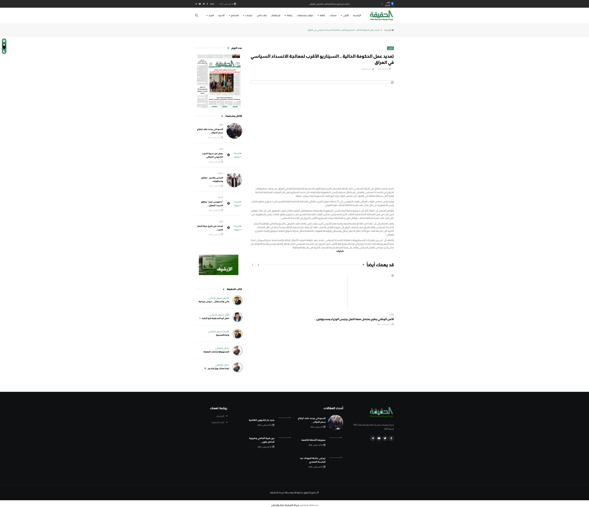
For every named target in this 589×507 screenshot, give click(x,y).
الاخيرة (221, 15)
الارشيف (220, 416)
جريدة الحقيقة (277, 492)
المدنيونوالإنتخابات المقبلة (216, 351)
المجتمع (235, 15)
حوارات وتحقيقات (305, 15)
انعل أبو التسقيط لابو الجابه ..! (214, 318)
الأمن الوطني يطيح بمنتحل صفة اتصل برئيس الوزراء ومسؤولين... (354, 319)
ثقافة (322, 15)
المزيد (211, 15)
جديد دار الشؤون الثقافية (261, 420)
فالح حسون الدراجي (219, 314)
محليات (333, 15)
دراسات (248, 15)
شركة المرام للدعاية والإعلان (285, 505)
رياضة (289, 15)
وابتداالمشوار (222, 335)
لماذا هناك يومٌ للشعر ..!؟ (216, 368)
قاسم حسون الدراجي (218, 298)
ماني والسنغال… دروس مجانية (214, 301)
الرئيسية (357, 15)
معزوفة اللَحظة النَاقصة (313, 440)
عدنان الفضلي (222, 348)
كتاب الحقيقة (218, 422)
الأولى (346, 15)
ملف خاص (262, 15)
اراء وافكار (275, 15)
